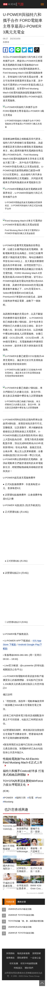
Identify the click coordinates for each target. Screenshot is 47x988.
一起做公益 (35, 958)
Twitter (24, 49)
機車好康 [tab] (21, 902)
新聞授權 (36, 953)
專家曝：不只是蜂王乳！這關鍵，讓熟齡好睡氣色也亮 (36, 850)
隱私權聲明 (22, 958)
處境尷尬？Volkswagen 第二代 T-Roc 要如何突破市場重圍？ (23, 850)
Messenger (11, 49)
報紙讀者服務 (23, 953)
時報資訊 (18, 968)
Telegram (30, 49)
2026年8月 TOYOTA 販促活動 (21, 915)
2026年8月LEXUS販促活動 (20, 909)
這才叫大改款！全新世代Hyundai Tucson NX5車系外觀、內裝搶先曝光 (36, 870)
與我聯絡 (10, 953)
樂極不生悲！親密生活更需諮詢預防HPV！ (36, 830)
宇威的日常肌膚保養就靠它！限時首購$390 (9, 885)
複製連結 (36, 49)
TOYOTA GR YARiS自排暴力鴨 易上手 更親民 (9, 828)
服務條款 (10, 958)
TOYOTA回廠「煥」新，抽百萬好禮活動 (26, 921)
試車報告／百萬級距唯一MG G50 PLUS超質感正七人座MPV (23, 870)
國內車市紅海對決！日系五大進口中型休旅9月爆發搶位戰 (9, 867)
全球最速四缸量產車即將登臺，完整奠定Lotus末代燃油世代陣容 (23, 887)
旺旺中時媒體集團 (29, 963)
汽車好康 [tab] (10, 902)
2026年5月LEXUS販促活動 (20, 927)
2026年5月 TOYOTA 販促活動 (21, 933)
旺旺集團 (14, 963)
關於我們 (29, 968)
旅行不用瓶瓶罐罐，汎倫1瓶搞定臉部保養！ (9, 848)
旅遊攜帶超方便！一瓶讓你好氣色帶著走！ (22, 830)
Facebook (5, 49)
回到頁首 (42, 983)
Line (18, 49)
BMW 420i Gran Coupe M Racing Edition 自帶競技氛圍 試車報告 (36, 887)
